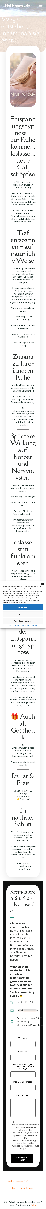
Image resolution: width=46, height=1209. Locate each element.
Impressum (34, 625)
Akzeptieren (23, 607)
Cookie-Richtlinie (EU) (17, 1181)
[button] (42, 584)
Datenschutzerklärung (23, 1188)
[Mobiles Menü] (40, 5)
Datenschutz (25, 625)
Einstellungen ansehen (23, 621)
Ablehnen (23, 614)
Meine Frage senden (21, 1158)
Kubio (33, 1205)
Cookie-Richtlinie (14, 625)
